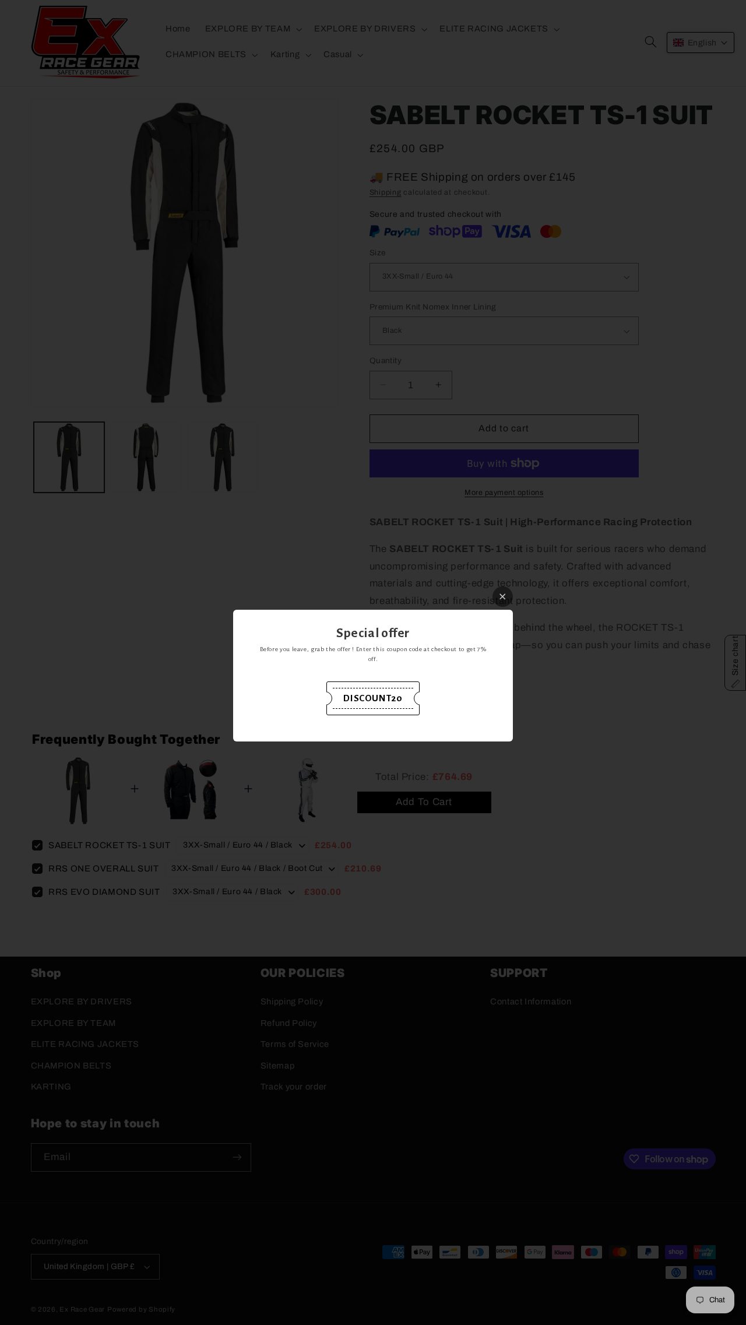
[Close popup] (502, 596)
